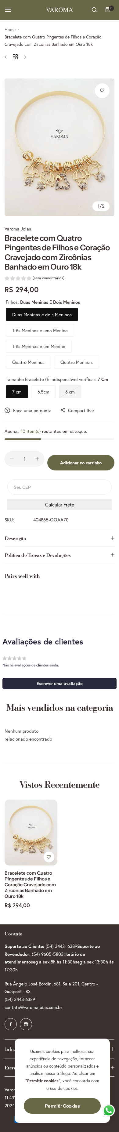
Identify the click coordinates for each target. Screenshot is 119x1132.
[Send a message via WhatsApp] (109, 1110)
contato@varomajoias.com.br (33, 1007)
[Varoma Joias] (59, 9)
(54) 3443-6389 (20, 999)
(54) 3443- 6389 (61, 946)
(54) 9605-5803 (47, 954)
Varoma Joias (18, 229)
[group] (59, 147)
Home (10, 29)
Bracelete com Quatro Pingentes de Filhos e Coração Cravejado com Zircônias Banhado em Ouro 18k (30, 884)
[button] (34, 279)
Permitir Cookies (62, 1106)
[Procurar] (94, 9)
